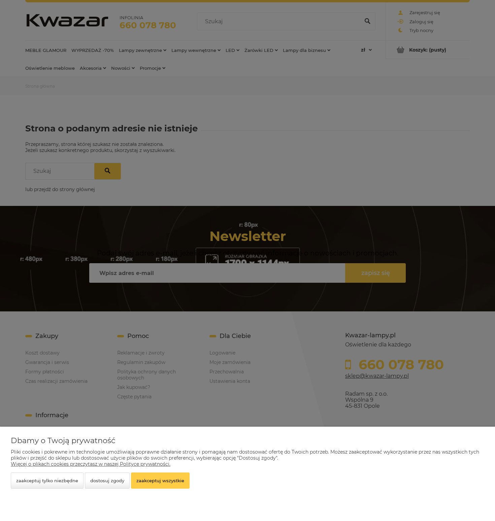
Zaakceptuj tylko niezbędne (47, 480)
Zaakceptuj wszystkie (160, 480)
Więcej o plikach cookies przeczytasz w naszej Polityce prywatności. (90, 464)
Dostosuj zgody (107, 480)
